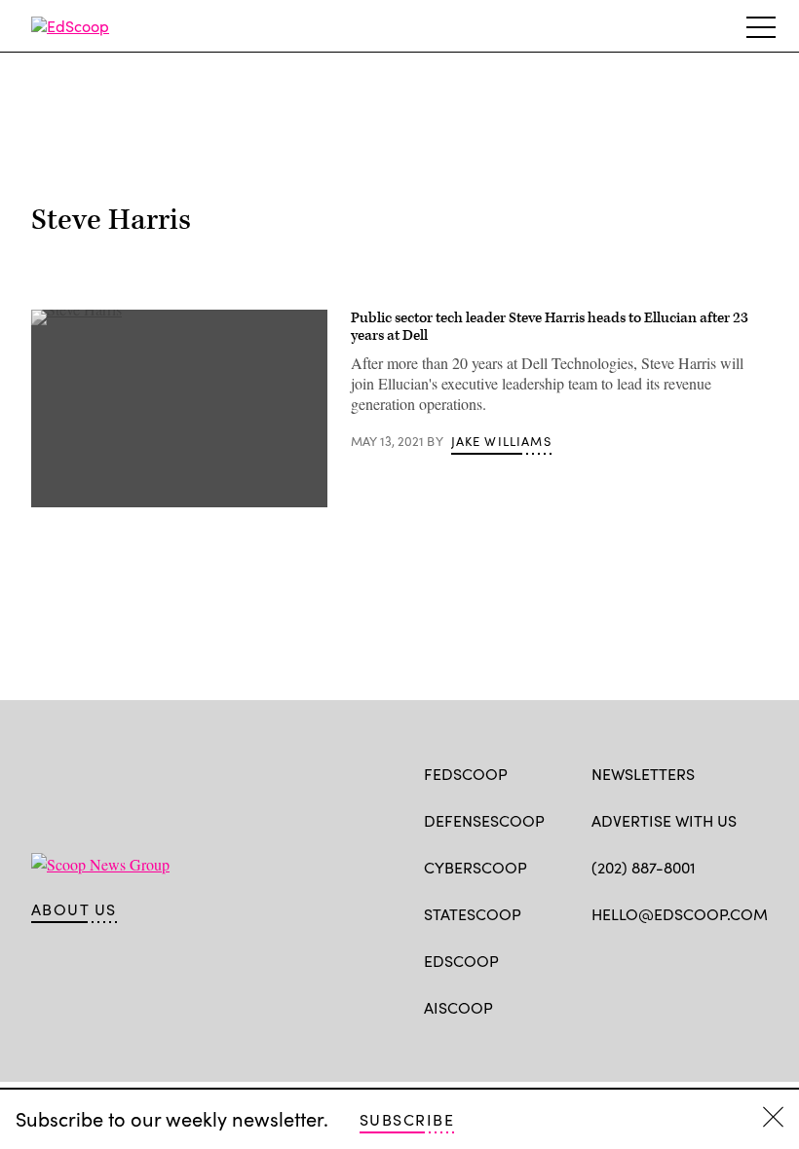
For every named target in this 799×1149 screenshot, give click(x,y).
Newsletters (643, 773)
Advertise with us (664, 820)
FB (600, 959)
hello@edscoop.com (679, 914)
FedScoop (466, 773)
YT (745, 959)
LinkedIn (678, 959)
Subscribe (407, 1119)
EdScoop (461, 960)
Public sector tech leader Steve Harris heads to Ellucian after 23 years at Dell (549, 327)
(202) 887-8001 (643, 867)
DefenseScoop (484, 820)
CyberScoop (475, 867)
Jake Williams (501, 441)
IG (708, 959)
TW (639, 959)
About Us (74, 909)
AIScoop (458, 1007)
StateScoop (472, 914)
